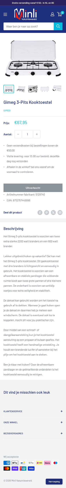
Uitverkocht (33, 187)
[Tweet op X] (53, 212)
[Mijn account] (52, 14)
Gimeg (7, 110)
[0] (59, 14)
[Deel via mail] (60, 212)
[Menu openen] (5, 14)
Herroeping (54, 481)
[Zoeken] (58, 26)
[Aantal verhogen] (36, 134)
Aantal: (8, 134)
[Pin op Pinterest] (46, 212)
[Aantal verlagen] (18, 134)
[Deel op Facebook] (39, 212)
